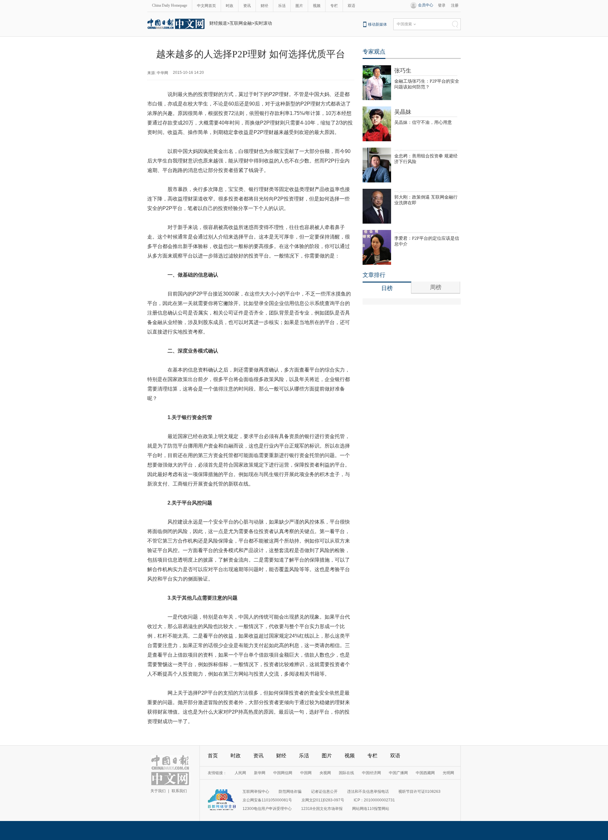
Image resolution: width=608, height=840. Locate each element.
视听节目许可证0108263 (419, 791)
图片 (299, 5)
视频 (316, 5)
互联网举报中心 (256, 791)
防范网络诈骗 (290, 791)
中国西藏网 (425, 773)
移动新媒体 (377, 24)
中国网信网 (282, 773)
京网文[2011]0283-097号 (322, 800)
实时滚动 (263, 23)
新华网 (259, 773)
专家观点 (374, 51)
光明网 (448, 773)
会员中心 (425, 5)
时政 (229, 5)
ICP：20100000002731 (374, 800)
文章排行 (374, 275)
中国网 (306, 773)
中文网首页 (206, 5)
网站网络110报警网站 (370, 808)
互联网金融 (241, 23)
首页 (213, 755)
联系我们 (179, 791)
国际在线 (346, 773)
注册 (455, 5)
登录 (442, 5)
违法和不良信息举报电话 (368, 791)
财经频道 (218, 23)
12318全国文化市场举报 (322, 808)
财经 (264, 5)
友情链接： (217, 773)
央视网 (325, 773)
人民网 (240, 773)
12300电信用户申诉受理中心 (267, 808)
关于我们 (158, 791)
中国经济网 (371, 773)
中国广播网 (398, 773)
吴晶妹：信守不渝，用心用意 (423, 122)
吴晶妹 (402, 112)
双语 (351, 5)
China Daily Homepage (169, 5)
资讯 (247, 5)
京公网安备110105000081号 (267, 800)
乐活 (282, 5)
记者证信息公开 (324, 791)
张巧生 (402, 70)
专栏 (334, 5)
